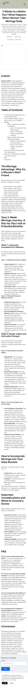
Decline (11, 683)
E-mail (3, 660)
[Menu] (25, 4)
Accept (4, 683)
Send (5, 669)
